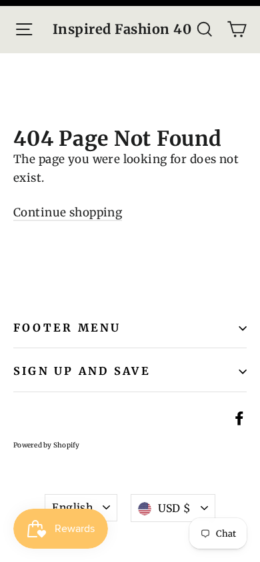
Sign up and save (82, 371)
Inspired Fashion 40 (122, 29)
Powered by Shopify (46, 445)
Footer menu (67, 327)
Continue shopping (67, 212)
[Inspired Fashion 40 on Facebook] (239, 418)
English (72, 507)
